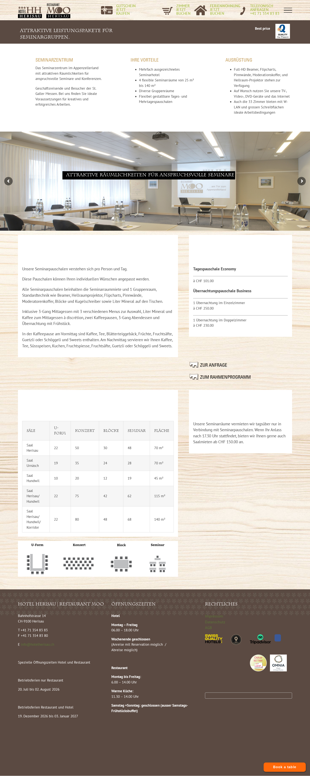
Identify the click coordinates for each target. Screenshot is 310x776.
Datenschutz (215, 622)
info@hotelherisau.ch (38, 644)
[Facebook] (278, 637)
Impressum (214, 616)
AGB (208, 627)
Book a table (285, 767)
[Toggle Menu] (288, 10)
